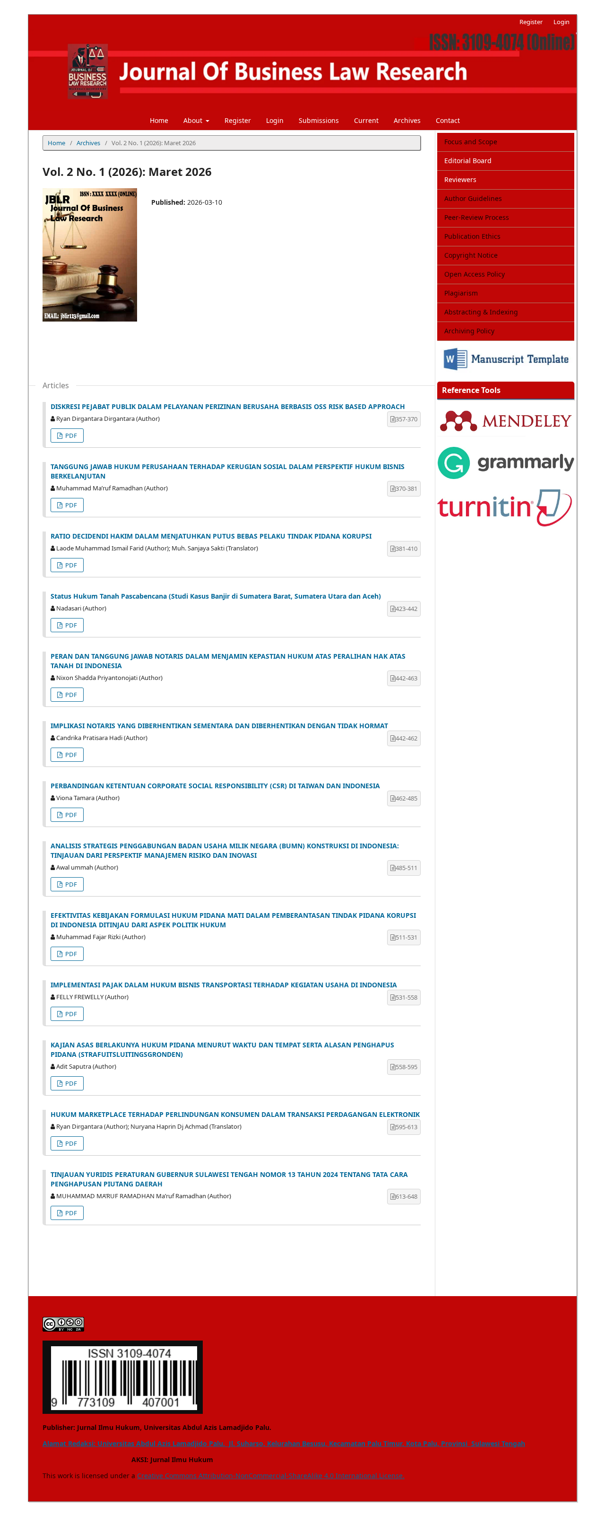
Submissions (319, 120)
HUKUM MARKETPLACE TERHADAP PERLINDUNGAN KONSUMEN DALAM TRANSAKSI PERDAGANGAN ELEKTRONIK (235, 1114)
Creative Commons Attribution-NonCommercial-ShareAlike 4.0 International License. (271, 1475)
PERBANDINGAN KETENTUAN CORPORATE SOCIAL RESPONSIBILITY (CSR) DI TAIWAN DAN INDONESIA (215, 785)
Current (366, 120)
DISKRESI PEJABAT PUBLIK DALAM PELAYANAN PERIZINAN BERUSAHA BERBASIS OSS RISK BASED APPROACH (228, 406)
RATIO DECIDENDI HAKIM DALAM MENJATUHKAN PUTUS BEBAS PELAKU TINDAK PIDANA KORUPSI (211, 535)
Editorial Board (468, 160)
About (193, 120)
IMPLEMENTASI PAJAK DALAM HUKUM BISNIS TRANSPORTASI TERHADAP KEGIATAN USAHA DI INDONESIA (224, 984)
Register (238, 120)
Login (275, 120)
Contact (448, 120)
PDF (70, 435)
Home (159, 120)
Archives (407, 120)
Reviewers (460, 179)
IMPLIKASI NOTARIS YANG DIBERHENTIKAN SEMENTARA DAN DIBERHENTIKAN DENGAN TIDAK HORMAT (219, 725)
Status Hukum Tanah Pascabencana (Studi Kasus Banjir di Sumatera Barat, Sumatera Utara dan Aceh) (216, 596)
